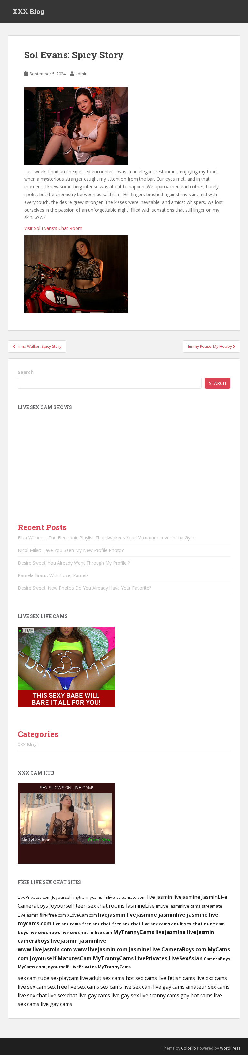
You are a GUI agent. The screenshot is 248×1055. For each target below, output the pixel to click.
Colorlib (188, 1048)
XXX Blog (29, 11)
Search (26, 372)
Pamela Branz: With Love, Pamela (53, 575)
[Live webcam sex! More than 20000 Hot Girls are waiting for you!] (66, 666)
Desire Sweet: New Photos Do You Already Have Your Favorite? (84, 588)
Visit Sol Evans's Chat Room (53, 228)
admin (81, 74)
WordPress (230, 1048)
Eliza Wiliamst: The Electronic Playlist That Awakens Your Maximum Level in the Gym (106, 538)
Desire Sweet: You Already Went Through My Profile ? (74, 563)
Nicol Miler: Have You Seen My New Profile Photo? (71, 550)
